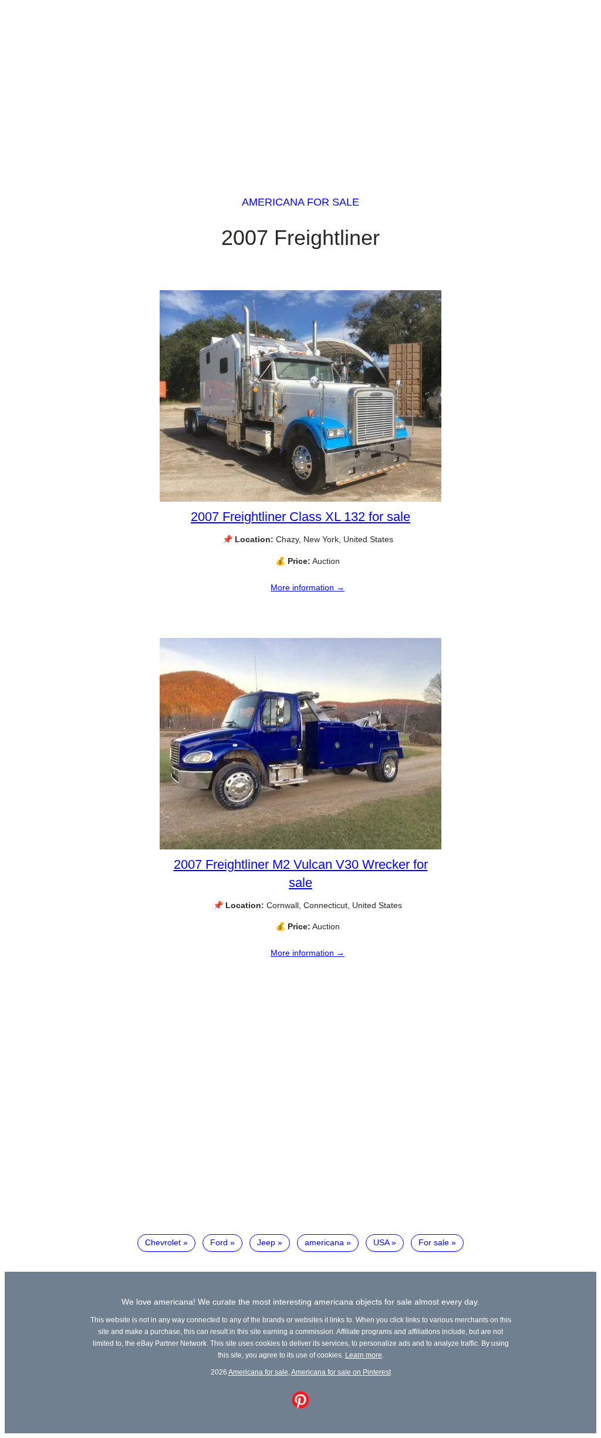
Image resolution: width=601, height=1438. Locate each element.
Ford (219, 1242)
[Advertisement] (300, 87)
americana (324, 1242)
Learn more (363, 1355)
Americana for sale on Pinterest (341, 1372)
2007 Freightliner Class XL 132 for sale (300, 516)
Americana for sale (300, 202)
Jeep (266, 1242)
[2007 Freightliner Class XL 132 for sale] (300, 498)
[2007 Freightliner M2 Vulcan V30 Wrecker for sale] (300, 846)
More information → (308, 587)
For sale (433, 1242)
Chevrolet (163, 1242)
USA (381, 1242)
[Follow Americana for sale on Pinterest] (300, 1405)
